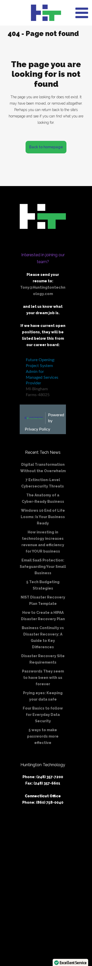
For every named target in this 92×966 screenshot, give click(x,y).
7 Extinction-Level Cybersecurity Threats (43, 483)
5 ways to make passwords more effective (43, 736)
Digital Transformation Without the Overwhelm (43, 467)
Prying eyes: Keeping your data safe (43, 696)
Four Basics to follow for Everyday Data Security (43, 714)
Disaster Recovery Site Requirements (43, 659)
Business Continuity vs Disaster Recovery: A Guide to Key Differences (43, 637)
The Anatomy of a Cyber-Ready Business (43, 498)
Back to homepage (46, 147)
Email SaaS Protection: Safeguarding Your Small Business (43, 566)
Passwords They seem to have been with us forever (43, 677)
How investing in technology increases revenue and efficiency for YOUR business (42, 541)
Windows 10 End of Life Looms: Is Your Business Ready (43, 516)
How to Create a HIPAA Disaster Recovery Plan (43, 615)
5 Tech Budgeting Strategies (43, 585)
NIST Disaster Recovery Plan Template (43, 600)
